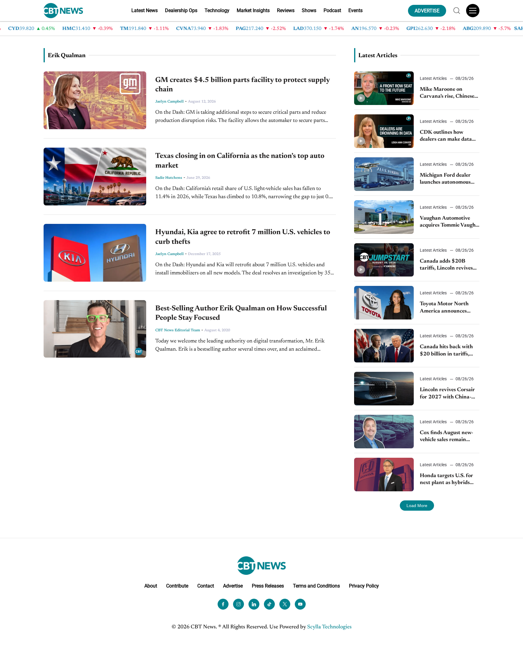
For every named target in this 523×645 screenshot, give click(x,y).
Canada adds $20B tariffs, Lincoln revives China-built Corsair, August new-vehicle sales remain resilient (449, 265)
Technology (217, 10)
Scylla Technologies (329, 627)
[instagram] (238, 604)
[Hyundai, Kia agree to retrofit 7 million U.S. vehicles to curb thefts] (95, 253)
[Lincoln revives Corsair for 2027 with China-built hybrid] (384, 388)
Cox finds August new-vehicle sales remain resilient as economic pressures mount (446, 437)
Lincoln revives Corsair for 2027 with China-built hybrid (447, 394)
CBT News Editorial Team (177, 330)
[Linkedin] (253, 604)
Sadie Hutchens (168, 178)
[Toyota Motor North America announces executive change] (384, 302)
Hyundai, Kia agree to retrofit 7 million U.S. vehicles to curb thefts (242, 237)
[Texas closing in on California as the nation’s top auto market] (95, 176)
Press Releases (268, 586)
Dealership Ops (181, 10)
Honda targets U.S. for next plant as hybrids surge (446, 480)
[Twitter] (284, 604)
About (150, 586)
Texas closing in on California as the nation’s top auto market (239, 160)
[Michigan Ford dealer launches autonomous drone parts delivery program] (384, 174)
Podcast (332, 10)
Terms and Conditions (316, 586)
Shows (309, 10)
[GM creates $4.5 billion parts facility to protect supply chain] (95, 100)
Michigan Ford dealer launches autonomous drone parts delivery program (445, 179)
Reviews (285, 10)
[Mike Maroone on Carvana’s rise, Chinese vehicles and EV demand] (384, 88)
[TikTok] (269, 604)
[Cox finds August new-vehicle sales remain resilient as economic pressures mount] (384, 431)
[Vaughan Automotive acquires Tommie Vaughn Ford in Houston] (384, 217)
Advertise (233, 586)
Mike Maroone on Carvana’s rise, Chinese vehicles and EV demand (448, 93)
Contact (205, 586)
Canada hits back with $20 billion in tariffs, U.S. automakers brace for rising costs (446, 351)
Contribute (177, 586)
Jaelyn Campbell (169, 101)
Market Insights (253, 10)
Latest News (144, 10)
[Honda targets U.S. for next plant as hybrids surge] (384, 474)
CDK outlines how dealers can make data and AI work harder (446, 136)
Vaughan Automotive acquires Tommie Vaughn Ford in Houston (449, 222)
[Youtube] (300, 604)
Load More (416, 505)
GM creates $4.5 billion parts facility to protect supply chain (242, 85)
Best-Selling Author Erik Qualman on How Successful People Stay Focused (241, 313)
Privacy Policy (364, 586)
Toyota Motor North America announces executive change (444, 308)
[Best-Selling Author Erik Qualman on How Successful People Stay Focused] (95, 329)
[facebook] (223, 604)
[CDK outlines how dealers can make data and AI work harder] (384, 131)
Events (355, 10)
